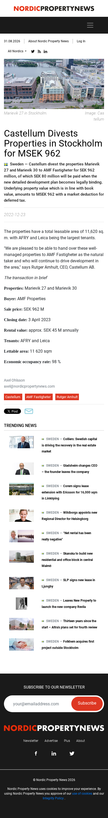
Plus (67, 741)
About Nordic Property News (48, 41)
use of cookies (82, 793)
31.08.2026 (12, 41)
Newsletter (30, 741)
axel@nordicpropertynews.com (29, 386)
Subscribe (87, 703)
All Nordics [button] (16, 51)
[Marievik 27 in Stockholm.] (54, 83)
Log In (81, 41)
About (80, 741)
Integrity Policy (53, 798)
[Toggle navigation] (90, 25)
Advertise (51, 741)
